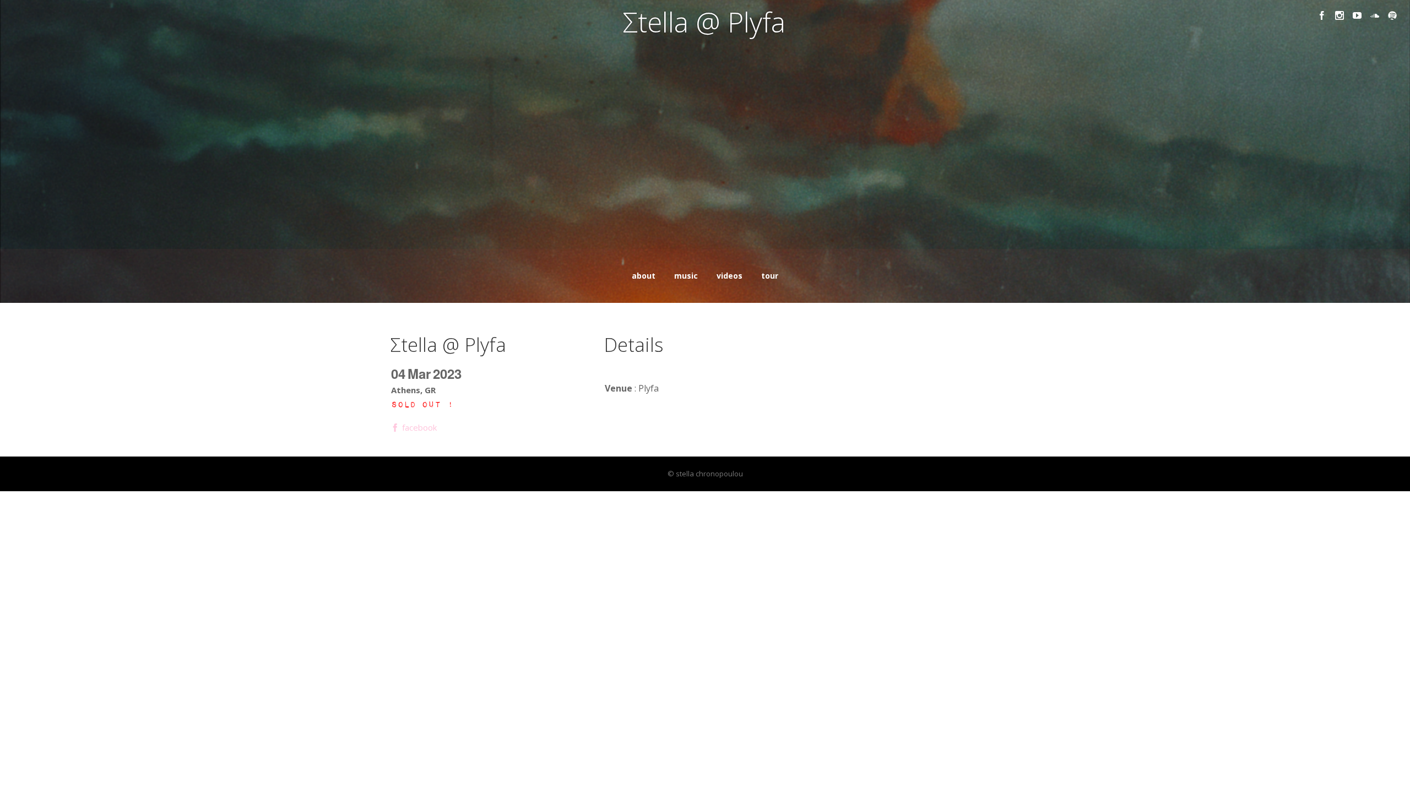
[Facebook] (1321, 15)
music (686, 275)
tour (769, 275)
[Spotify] (1392, 15)
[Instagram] (1339, 15)
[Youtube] (1357, 15)
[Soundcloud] (1374, 15)
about (643, 275)
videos (729, 275)
